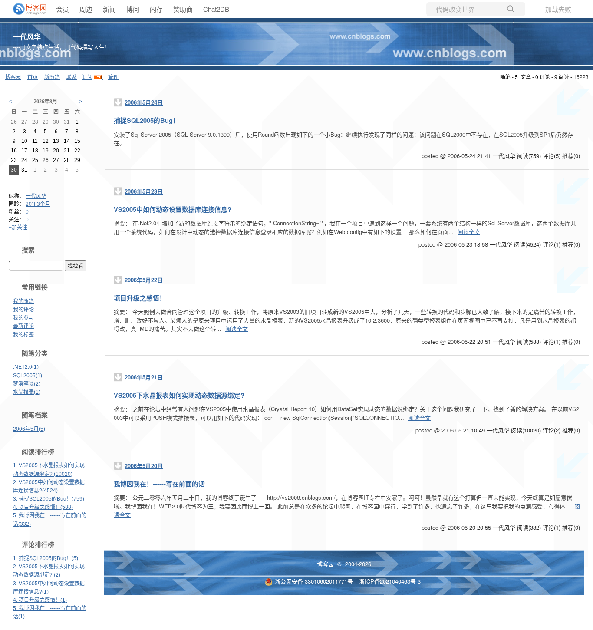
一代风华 (27, 37)
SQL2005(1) (27, 376)
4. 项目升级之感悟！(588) (43, 507)
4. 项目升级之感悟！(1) (40, 600)
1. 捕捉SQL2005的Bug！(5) (45, 558)
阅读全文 (469, 232)
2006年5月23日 (144, 191)
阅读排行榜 (38, 452)
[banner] (26, 9)
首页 (32, 76)
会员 (62, 8)
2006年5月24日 (144, 102)
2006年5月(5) (29, 429)
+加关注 (18, 227)
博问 (132, 8)
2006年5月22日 (144, 280)
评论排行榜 (38, 544)
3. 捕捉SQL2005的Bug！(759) (48, 499)
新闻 (109, 8)
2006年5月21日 (144, 377)
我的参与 (23, 318)
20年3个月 (38, 204)
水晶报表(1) (26, 392)
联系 (71, 76)
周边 (85, 8)
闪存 (156, 8)
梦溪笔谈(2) (26, 384)
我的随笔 (23, 301)
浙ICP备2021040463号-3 (390, 581)
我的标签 (23, 335)
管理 (113, 76)
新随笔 (52, 76)
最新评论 (23, 326)
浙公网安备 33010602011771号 (314, 581)
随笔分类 (35, 353)
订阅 (87, 76)
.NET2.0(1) (26, 367)
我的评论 (23, 310)
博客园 (13, 76)
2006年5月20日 (144, 466)
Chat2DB (216, 8)
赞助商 (183, 8)
